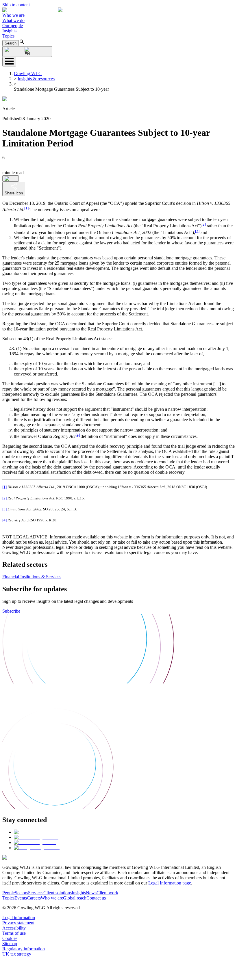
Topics (8, 36)
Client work (107, 892)
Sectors (21, 892)
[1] (26, 208)
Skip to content (16, 4)
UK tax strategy (16, 953)
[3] (197, 231)
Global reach (74, 897)
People (8, 892)
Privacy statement (18, 922)
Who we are (13, 15)
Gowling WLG (28, 73)
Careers (34, 897)
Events (20, 897)
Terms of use (14, 933)
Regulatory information (23, 948)
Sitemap (9, 943)
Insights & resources (36, 78)
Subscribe (11, 611)
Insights (9, 30)
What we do (13, 20)
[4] (77, 435)
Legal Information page (169, 882)
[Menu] (9, 61)
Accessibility (14, 927)
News (91, 892)
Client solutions (57, 892)
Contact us (96, 897)
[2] (203, 224)
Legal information (18, 917)
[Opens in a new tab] (33, 832)
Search (10, 43)
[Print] (10, 178)
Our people (12, 25)
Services (35, 892)
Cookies (9, 938)
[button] (58, 10)
